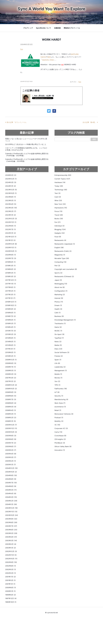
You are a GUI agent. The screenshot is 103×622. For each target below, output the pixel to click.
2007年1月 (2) (10, 381)
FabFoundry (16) (61, 389)
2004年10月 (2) (11, 472)
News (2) (58, 342)
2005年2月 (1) (10, 461)
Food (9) (58, 237)
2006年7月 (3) (10, 399)
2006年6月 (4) (10, 403)
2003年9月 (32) (11, 519)
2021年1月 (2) (10, 240)
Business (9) (59, 316)
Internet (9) (59, 298)
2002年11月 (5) (11, 555)
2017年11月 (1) (10, 284)
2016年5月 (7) (10, 323)
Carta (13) (58, 432)
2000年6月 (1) (10, 588)
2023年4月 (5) (10, 204)
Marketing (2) (60, 295)
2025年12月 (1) (11, 179)
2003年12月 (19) (11, 508)
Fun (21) (58, 222)
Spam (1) (58, 360)
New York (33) (60, 204)
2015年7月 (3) (10, 331)
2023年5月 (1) (10, 200)
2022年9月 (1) (10, 226)
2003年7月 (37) (11, 526)
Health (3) (58, 309)
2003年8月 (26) (11, 522)
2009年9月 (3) (10, 363)
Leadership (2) (60, 367)
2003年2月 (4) (10, 544)
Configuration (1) (61, 291)
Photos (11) (59, 302)
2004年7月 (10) (11, 483)
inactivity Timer (48, 60)
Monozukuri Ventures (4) (64, 414)
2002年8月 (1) (10, 566)
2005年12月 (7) (11, 425)
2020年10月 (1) (11, 251)
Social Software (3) (62, 352)
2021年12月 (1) (10, 237)
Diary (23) (58, 349)
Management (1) (61, 370)
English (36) (59, 247)
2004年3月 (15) (11, 497)
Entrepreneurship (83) (63, 175)
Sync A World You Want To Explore (51, 8)
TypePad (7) (59, 338)
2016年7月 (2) (10, 316)
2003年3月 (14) (11, 541)
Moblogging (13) (61, 284)
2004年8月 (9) (10, 479)
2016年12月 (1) (10, 302)
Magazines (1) (60, 255)
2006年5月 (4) (10, 407)
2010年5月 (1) (10, 356)
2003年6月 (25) (11, 530)
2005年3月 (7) (10, 457)
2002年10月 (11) (11, 559)
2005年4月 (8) (10, 454)
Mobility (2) (59, 421)
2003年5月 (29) (11, 533)
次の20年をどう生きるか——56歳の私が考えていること (25, 144)
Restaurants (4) (60, 240)
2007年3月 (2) (10, 378)
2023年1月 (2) (10, 215)
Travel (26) (59, 215)
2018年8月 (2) (10, 269)
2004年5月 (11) (11, 490)
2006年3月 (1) (10, 414)
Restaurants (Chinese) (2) (64, 276)
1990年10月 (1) (10, 602)
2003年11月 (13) (11, 512)
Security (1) (59, 396)
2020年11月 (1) (10, 247)
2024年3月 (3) (10, 182)
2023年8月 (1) (10, 197)
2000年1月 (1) (10, 591)
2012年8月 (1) (10, 345)
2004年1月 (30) (11, 504)
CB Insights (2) (60, 439)
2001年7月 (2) (10, 577)
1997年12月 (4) (10, 598)
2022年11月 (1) (10, 222)
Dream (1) (58, 305)
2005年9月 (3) (10, 436)
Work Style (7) (60, 403)
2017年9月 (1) (10, 287)
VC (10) (57, 425)
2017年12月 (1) (10, 280)
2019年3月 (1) (10, 266)
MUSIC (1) (58, 331)
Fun (21, 49)
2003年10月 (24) (11, 515)
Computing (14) (60, 262)
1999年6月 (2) (10, 595)
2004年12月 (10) (11, 468)
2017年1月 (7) (10, 298)
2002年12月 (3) (11, 551)
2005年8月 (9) (10, 439)
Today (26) (59, 186)
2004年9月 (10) (11, 475)
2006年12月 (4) (11, 385)
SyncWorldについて (43, 28)
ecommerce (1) (60, 407)
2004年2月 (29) (11, 501)
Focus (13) (58, 211)
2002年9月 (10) (11, 562)
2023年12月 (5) (11, 190)
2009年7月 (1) (10, 367)
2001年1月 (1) (10, 584)
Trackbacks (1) (60, 323)
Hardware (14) (60, 182)
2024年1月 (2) (10, 186)
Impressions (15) (61, 208)
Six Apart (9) (59, 334)
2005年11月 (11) (11, 428)
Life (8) (57, 363)
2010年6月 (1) (10, 352)
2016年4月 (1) (10, 327)
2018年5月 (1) (10, 273)
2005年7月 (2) (10, 443)
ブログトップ (28, 28)
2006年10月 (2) (11, 389)
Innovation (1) (60, 450)
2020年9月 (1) (10, 255)
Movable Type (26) (62, 258)
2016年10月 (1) (10, 305)
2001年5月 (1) (10, 580)
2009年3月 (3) (10, 374)
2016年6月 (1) (10, 320)
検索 (94, 139)
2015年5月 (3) (10, 334)
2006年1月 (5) (10, 421)
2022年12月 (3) (11, 219)
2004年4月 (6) (10, 493)
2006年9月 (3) (10, 392)
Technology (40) (61, 190)
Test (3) (57, 193)
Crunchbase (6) (60, 436)
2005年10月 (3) (11, 432)
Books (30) (59, 219)
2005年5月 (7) (10, 450)
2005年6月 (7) (10, 446)
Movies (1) (58, 378)
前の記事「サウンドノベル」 (17, 122)
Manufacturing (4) (61, 399)
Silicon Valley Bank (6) (63, 446)
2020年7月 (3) (10, 258)
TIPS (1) (57, 385)
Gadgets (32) (60, 233)
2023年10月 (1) (11, 193)
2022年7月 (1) (10, 229)
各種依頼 (57, 28)
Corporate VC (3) (61, 428)
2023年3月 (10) (11, 208)
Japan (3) (58, 280)
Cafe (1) (58, 313)
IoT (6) (57, 392)
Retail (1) (58, 410)
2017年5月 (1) (10, 291)
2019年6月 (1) (10, 262)
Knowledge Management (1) (65, 320)
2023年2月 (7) (10, 211)
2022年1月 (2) (10, 233)
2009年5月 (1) (10, 370)
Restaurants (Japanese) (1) (65, 244)
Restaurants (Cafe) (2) (63, 251)
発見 (49, 57)
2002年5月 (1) (10, 569)
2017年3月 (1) (10, 295)
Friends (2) (59, 356)
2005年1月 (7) (10, 465)
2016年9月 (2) (10, 309)
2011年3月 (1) (10, 349)
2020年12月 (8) (11, 244)
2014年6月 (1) (10, 342)
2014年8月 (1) (10, 338)
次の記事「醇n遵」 (89, 122)
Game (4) (58, 327)
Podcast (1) (59, 418)
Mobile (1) (58, 374)
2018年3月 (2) (10, 276)
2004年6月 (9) (10, 486)
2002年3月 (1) (10, 573)
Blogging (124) (60, 229)
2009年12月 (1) (11, 360)
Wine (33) (58, 200)
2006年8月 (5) (10, 396)
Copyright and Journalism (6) (66, 269)
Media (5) (58, 345)
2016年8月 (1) (10, 313)
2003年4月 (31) (11, 537)
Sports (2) (58, 273)
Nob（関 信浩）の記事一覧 (44, 96)
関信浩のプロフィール (72, 28)
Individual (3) (59, 226)
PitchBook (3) (60, 443)
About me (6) (60, 287)
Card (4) (58, 197)
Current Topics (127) (62, 179)
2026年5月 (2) (10, 175)
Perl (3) (57, 266)
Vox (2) (57, 381)
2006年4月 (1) (10, 410)
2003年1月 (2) (10, 548)
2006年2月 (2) (10, 418)
